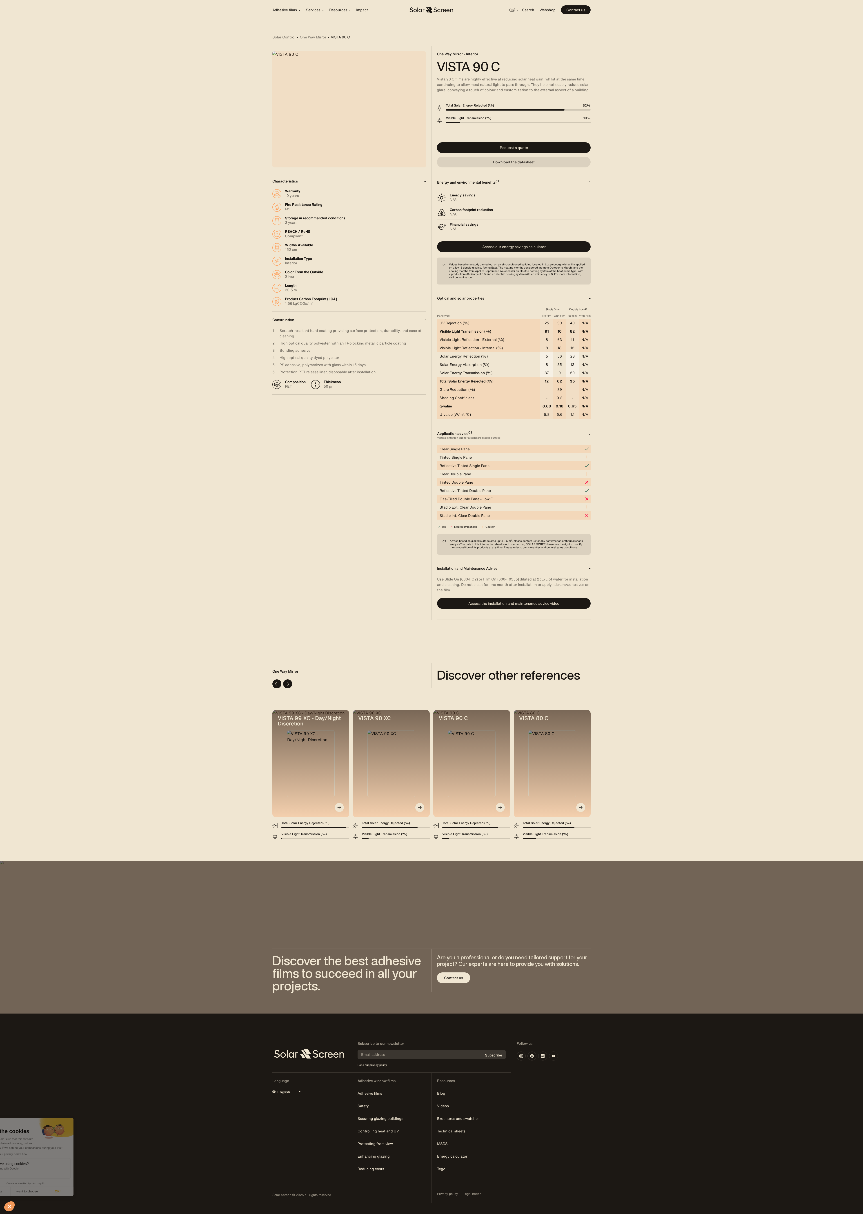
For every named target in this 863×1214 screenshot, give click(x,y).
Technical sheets (451, 1131)
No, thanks (20, 1191)
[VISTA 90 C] (500, 807)
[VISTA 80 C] (580, 807)
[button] (9, 1206)
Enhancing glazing (374, 1156)
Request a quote (514, 147)
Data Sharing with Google (28, 1168)
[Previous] (276, 683)
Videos (443, 1106)
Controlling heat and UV (378, 1131)
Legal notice (472, 1193)
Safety (363, 1106)
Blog (441, 1093)
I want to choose (51, 1191)
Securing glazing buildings (380, 1118)
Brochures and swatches (458, 1118)
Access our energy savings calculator (514, 247)
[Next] (287, 683)
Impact (362, 10)
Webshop (548, 10)
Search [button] (528, 10)
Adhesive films (370, 1093)
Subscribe (493, 1055)
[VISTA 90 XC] (419, 807)
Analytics (18, 1172)
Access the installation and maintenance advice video (513, 603)
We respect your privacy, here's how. (31, 1154)
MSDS (442, 1143)
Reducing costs (371, 1169)
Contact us (575, 10)
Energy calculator (452, 1156)
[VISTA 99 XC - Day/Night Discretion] (339, 807)
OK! (83, 1191)
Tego (441, 1169)
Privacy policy (447, 1193)
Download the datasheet (514, 162)
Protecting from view (375, 1143)
